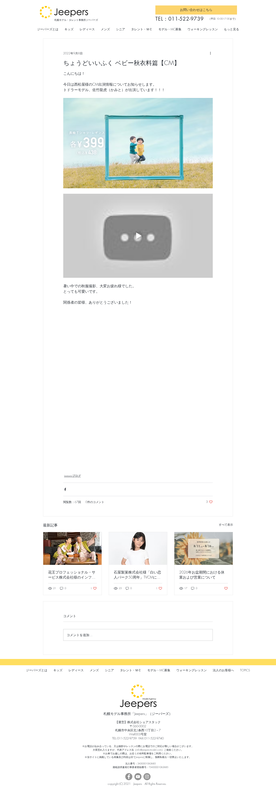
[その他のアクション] (210, 53)
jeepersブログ (72, 476)
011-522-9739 (186, 19)
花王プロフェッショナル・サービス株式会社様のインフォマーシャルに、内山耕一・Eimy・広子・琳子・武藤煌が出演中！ (71, 575)
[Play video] (138, 236)
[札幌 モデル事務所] (72, 548)
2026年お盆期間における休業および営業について (201, 575)
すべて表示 (226, 524)
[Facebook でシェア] (65, 489)
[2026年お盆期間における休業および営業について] (203, 548)
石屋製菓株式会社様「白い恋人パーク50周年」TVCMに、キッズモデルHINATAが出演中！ (137, 575)
